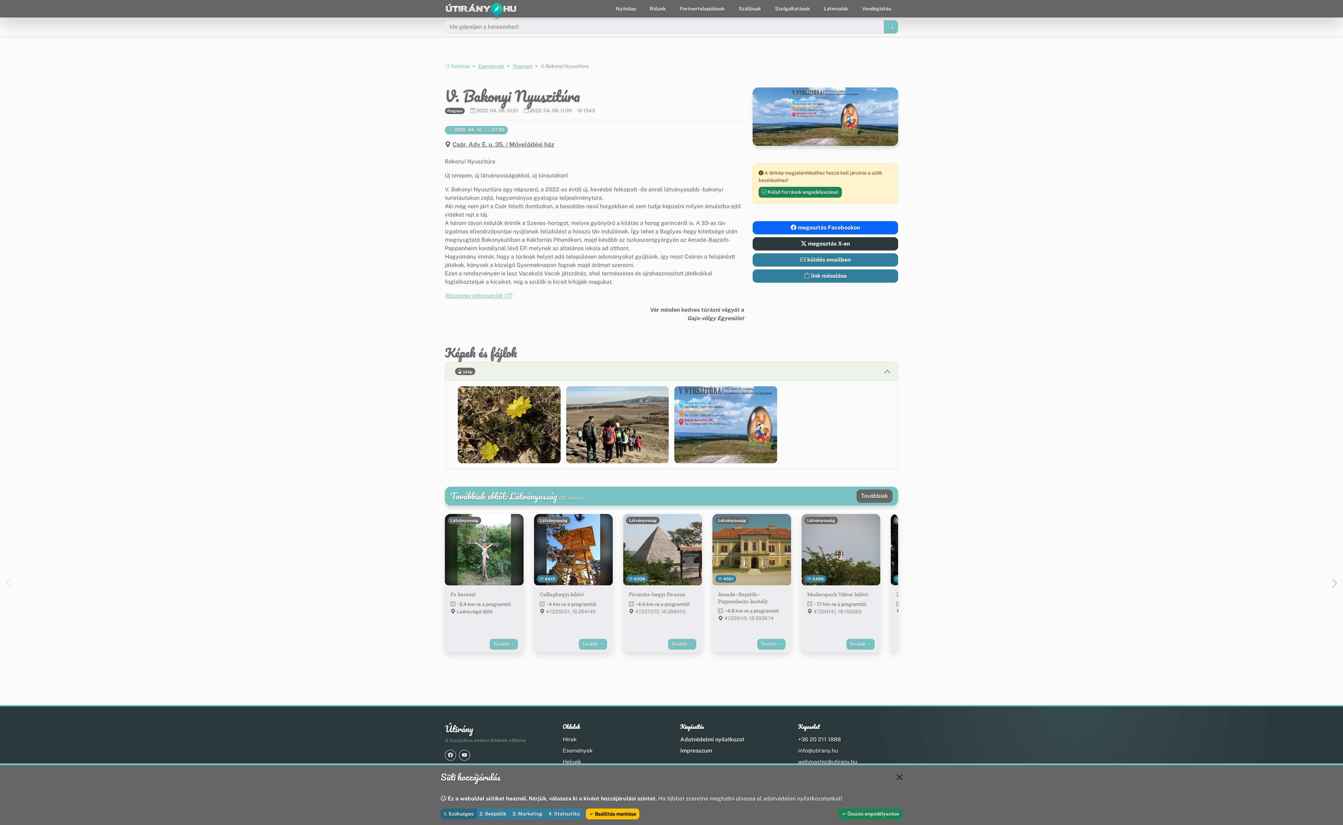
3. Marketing (527, 814)
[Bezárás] (899, 777)
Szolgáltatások (792, 9)
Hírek (570, 739)
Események (491, 66)
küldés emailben (828, 259)
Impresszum (696, 750)
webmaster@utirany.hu (827, 762)
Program (522, 66)
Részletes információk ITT (478, 295)
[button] (509, 424)
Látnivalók (836, 9)
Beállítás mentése (615, 814)
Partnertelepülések (702, 9)
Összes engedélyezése (872, 814)
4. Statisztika (564, 814)
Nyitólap (626, 9)
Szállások (750, 9)
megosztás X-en (828, 243)
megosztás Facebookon (828, 227)
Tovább (501, 644)
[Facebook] (450, 755)
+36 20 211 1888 (819, 739)
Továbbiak (874, 496)
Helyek (572, 762)
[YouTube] (464, 755)
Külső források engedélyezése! (803, 192)
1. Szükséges (459, 814)
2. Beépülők (492, 814)
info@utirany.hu (818, 750)
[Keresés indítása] (891, 27)
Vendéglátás (876, 9)
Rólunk (658, 9)
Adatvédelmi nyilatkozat (712, 739)
